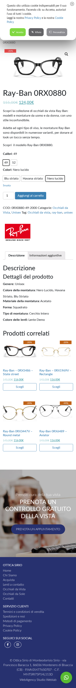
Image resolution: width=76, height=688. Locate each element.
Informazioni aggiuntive (45, 255)
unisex (68, 212)
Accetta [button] (19, 32)
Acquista (9, 580)
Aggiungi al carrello (31, 195)
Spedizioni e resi (14, 616)
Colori (7, 169)
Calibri (7, 153)
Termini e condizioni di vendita (23, 611)
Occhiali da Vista (14, 589)
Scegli (20, 386)
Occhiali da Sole (14, 594)
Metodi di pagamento (17, 621)
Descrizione (16, 255)
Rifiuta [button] (38, 32)
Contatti (8, 598)
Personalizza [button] (59, 32)
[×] (66, 677)
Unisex (16, 212)
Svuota (7, 185)
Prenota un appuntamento (38, 529)
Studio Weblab (47, 679)
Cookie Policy (12, 630)
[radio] (6, 163)
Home (7, 570)
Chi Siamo (10, 575)
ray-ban (57, 212)
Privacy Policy (12, 625)
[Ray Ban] (17, 231)
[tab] (16, 255)
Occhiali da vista (39, 212)
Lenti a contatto (13, 584)
